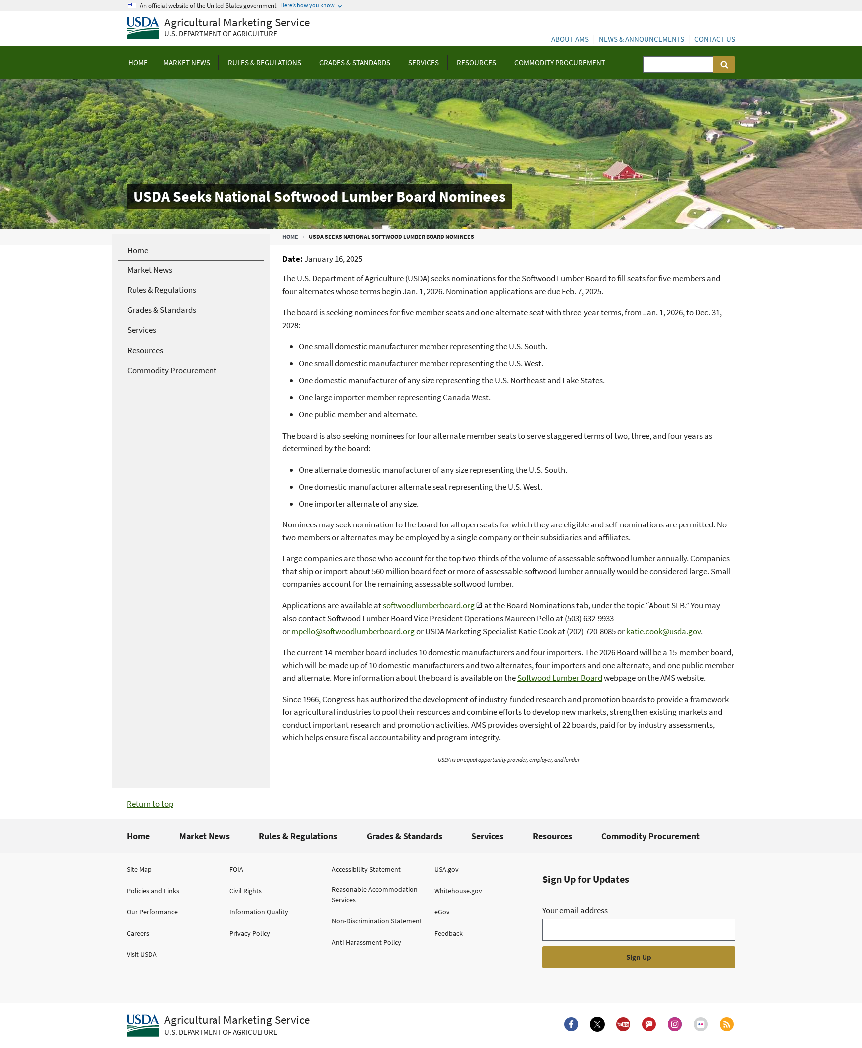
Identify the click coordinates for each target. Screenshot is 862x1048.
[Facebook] (571, 1024)
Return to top (150, 803)
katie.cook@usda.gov (663, 631)
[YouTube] (623, 1024)
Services (487, 836)
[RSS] (727, 1024)
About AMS (570, 39)
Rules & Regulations (298, 836)
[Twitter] (597, 1024)
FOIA (236, 869)
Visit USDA (142, 954)
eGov (442, 911)
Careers (138, 933)
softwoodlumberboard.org (429, 605)
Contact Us (714, 39)
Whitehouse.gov (458, 890)
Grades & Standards (404, 836)
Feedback (448, 933)
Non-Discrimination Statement (377, 920)
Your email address (575, 910)
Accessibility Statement (366, 869)
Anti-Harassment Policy (366, 942)
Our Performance (152, 911)
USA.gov (446, 869)
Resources (552, 836)
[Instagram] (675, 1024)
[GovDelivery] (649, 1024)
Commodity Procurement (650, 836)
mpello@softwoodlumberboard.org (353, 631)
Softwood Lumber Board (559, 677)
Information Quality (258, 911)
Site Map (139, 869)
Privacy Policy (249, 933)
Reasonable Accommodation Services (375, 894)
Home (290, 236)
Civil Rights (245, 890)
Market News (204, 836)
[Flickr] (701, 1024)
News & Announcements (641, 39)
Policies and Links (153, 890)
